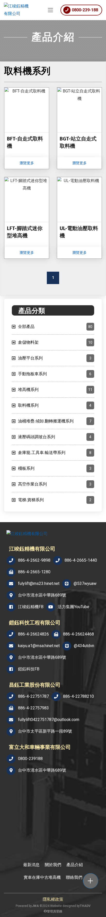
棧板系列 (54, 468)
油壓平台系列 (54, 358)
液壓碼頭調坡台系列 (54, 436)
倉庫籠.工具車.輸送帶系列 (54, 452)
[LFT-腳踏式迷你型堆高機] (26, 217)
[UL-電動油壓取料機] (79, 217)
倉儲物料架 (55, 342)
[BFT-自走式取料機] (26, 128)
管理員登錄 (54, 911)
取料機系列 (54, 405)
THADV (85, 906)
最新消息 (31, 864)
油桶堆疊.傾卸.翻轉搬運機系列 (54, 421)
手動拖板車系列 (54, 373)
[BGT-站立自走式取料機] (79, 128)
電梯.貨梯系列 (54, 499)
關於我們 (53, 864)
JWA (35, 906)
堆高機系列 (55, 389)
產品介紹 (74, 864)
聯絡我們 (74, 877)
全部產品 (55, 326)
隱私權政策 (53, 899)
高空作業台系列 (54, 484)
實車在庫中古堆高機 (42, 877)
